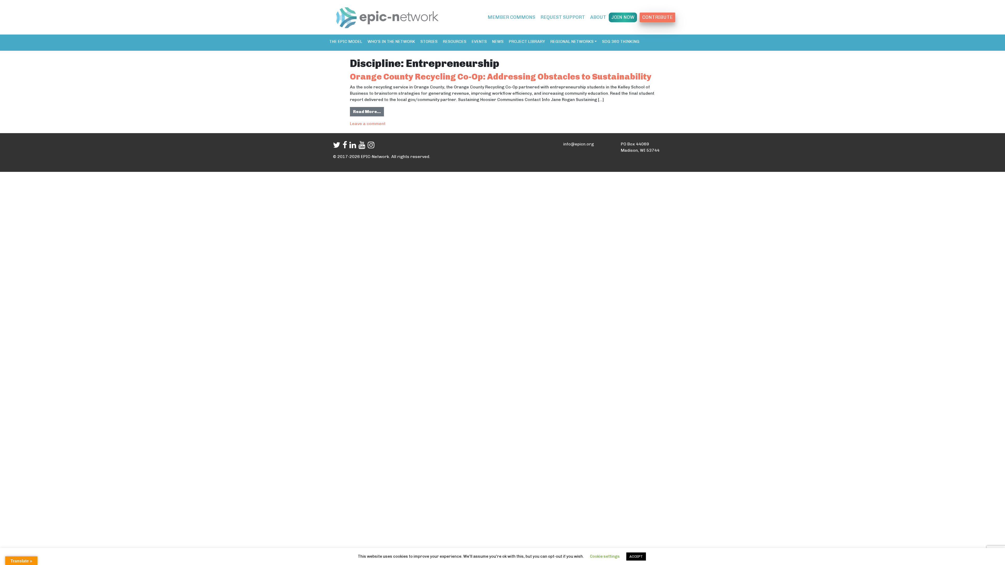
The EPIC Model (345, 41)
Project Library (527, 41)
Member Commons (511, 17)
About (598, 17)
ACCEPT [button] (636, 556)
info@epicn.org (578, 144)
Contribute (657, 17)
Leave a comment (368, 123)
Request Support (562, 17)
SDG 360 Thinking (620, 41)
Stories (429, 41)
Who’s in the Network (391, 41)
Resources (454, 41)
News (498, 41)
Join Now (622, 17)
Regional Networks (572, 41)
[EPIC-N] (387, 16)
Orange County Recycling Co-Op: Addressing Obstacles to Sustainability (500, 77)
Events (479, 41)
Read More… (368, 111)
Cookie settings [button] (605, 556)
